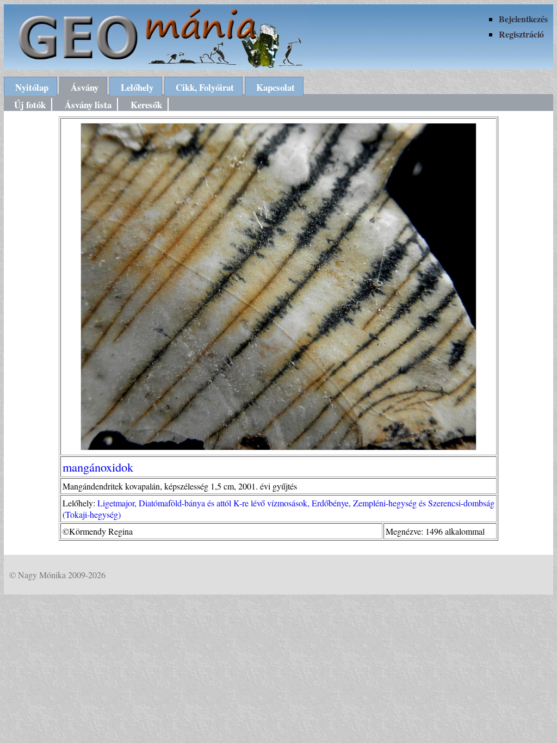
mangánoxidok (98, 467)
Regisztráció (521, 34)
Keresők (146, 105)
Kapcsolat (275, 87)
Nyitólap (31, 87)
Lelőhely (137, 87)
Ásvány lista (88, 105)
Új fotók (30, 105)
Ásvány (84, 87)
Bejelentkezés (523, 19)
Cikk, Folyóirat (205, 87)
